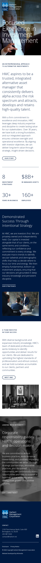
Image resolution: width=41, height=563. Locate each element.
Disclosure (5, 546)
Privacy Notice (14, 546)
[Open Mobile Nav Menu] (38, 6)
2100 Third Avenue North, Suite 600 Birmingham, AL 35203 (14, 530)
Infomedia (20, 553)
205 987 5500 (7, 534)
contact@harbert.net (9, 537)
